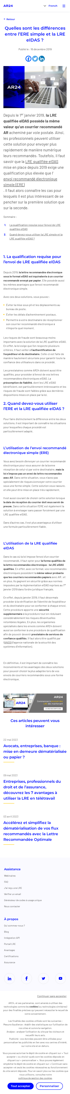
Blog (6, 931)
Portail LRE (10, 943)
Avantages (9, 950)
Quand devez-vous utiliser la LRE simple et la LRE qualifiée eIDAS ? (36, 236)
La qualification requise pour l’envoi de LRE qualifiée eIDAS (35, 227)
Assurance (9, 962)
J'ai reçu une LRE (13, 887)
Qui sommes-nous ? (14, 925)
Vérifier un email (12, 894)
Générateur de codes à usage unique (23, 900)
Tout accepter (20, 1086)
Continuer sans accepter (52, 996)
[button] (53, 6)
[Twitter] (35, 59)
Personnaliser (49, 1086)
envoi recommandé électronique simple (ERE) (30, 181)
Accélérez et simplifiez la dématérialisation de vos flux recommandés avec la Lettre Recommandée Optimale (30, 831)
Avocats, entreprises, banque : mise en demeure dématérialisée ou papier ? (35, 751)
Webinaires (10, 875)
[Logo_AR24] (8, 5)
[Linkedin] (42, 59)
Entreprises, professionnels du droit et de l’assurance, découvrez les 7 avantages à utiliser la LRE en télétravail (32, 790)
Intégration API (12, 937)
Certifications (11, 956)
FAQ (6, 881)
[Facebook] (28, 59)
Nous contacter (12, 906)
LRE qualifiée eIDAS (41, 161)
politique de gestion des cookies (35, 1078)
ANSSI (8, 642)
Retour (10, 19)
